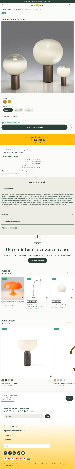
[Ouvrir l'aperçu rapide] (22, 298)
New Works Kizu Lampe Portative (9, 383)
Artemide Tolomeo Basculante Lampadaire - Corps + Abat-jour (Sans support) (37, 305)
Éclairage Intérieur (6, 9)
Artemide (6, 16)
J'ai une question (37, 260)
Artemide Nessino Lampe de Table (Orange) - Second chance (12, 302)
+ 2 (15, 380)
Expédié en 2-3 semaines (7, 401)
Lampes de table (17, 9)
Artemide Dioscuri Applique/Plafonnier (60, 304)
